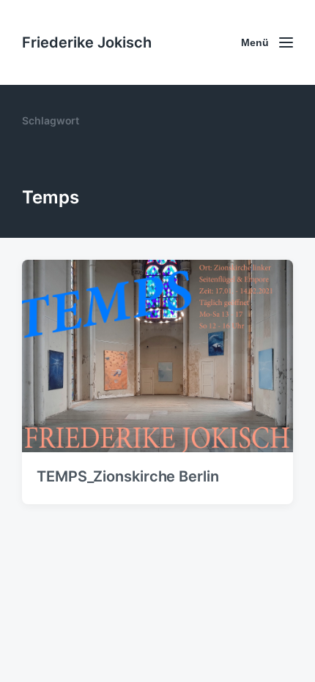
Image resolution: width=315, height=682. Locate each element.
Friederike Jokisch (87, 42)
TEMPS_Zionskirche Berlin (128, 476)
